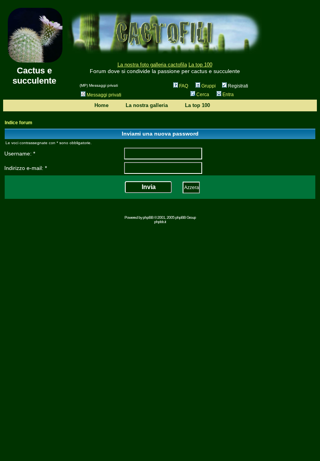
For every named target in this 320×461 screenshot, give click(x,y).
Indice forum (18, 122)
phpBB (148, 217)
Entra (228, 94)
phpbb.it (160, 222)
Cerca (202, 94)
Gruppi (208, 86)
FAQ (183, 86)
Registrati (237, 86)
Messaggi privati (104, 95)
